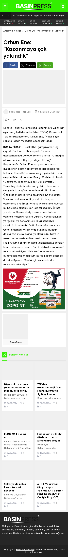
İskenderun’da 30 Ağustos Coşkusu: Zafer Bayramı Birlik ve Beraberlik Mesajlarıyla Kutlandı (41, 15)
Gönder (48, 65)
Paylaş (13, 65)
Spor (18, 31)
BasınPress (14, 112)
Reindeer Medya (25, 549)
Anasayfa (8, 31)
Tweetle (30, 65)
